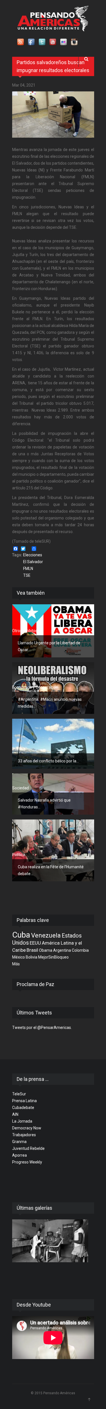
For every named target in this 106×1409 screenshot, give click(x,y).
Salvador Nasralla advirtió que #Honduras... (44, 803)
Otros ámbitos (25, 630)
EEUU (35, 943)
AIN (15, 1114)
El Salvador (33, 561)
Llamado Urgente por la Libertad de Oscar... (49, 646)
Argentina (62, 950)
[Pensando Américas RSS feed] (21, 42)
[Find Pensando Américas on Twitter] (42, 42)
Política (18, 749)
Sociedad (20, 788)
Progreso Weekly (27, 1162)
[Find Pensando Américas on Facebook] (32, 42)
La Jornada (22, 1121)
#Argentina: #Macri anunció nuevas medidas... (50, 702)
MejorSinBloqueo (53, 957)
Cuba (21, 935)
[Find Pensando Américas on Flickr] (64, 42)
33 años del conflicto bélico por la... (48, 761)
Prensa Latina (24, 1100)
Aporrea (19, 1155)
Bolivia (31, 957)
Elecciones (32, 555)
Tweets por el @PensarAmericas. (42, 1027)
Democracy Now (26, 1128)
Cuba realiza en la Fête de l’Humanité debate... (51, 870)
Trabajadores (24, 1135)
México (18, 957)
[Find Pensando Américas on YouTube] (53, 42)
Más (16, 964)
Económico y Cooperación (35, 687)
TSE (27, 575)
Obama (45, 950)
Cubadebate (23, 1107)
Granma (19, 1141)
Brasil (32, 950)
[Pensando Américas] (53, 18)
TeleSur (19, 1094)
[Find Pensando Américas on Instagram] (75, 42)
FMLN (28, 568)
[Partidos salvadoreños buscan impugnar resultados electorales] (53, 114)
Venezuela (46, 935)
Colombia (80, 950)
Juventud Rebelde (28, 1148)
